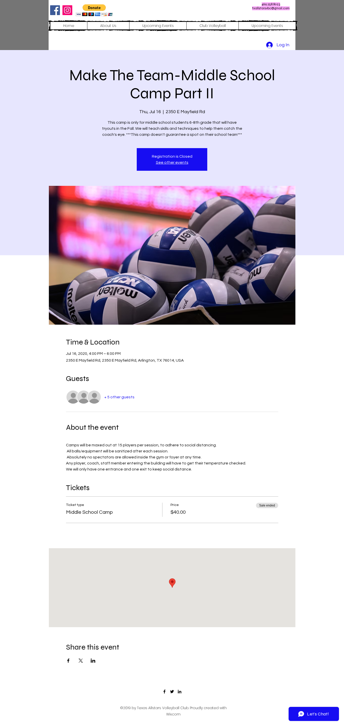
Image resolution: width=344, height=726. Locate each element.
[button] (94, 10)
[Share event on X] (80, 661)
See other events (172, 162)
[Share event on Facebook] (68, 661)
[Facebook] (55, 10)
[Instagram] (67, 10)
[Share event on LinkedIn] (93, 661)
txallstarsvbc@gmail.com (271, 8)
